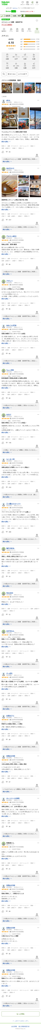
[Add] (36, 21)
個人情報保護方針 (24, 1026)
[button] (7, 88)
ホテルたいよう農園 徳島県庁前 (12, 22)
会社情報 (14, 1026)
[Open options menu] (38, 100)
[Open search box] (4, 74)
